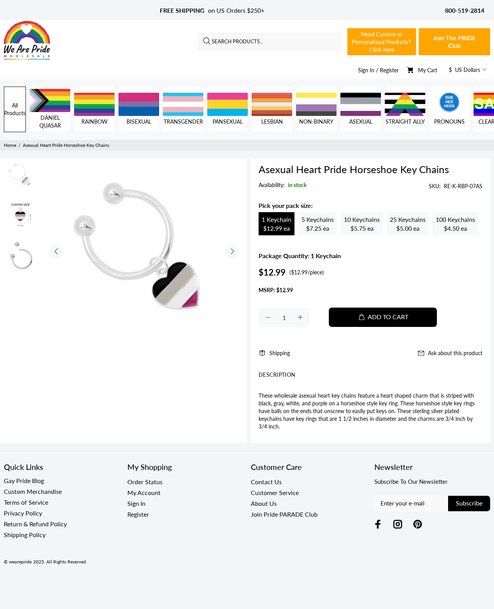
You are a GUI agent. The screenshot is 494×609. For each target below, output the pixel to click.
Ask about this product (455, 353)
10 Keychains (362, 224)
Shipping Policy (25, 534)
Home (10, 145)
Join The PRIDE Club (454, 41)
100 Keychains (455, 224)
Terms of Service (26, 502)
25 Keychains (408, 224)
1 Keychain (276, 224)
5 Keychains (317, 224)
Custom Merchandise (33, 491)
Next (232, 251)
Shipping (279, 353)
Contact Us (266, 481)
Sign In (366, 70)
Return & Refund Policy (35, 523)
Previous (56, 251)
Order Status (144, 481)
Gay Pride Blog (24, 480)
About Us (264, 503)
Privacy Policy (23, 513)
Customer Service (275, 492)
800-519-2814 (464, 10)
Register (389, 70)
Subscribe (469, 503)
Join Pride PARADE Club (284, 514)
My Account (144, 492)
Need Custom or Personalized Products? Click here (381, 42)
